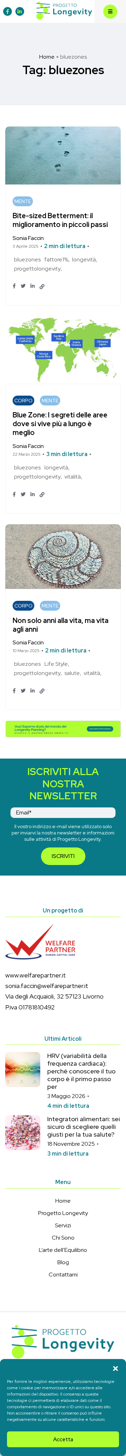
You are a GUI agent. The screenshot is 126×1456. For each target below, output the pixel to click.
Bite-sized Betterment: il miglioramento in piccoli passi (60, 220)
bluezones (27, 259)
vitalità (72, 476)
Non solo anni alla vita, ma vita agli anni (60, 625)
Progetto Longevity (63, 1213)
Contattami (63, 1274)
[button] (115, 1367)
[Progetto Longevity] (64, 10)
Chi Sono (63, 1237)
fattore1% (56, 259)
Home (47, 56)
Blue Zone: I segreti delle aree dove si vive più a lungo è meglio (60, 424)
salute (72, 673)
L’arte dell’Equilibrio (63, 1250)
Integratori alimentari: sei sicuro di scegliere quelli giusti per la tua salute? (83, 1126)
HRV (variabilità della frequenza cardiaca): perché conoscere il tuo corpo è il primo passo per (81, 1071)
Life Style (56, 664)
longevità (84, 259)
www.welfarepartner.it (35, 975)
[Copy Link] (42, 287)
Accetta (63, 1439)
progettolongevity (37, 268)
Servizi (63, 1225)
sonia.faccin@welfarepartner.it (46, 986)
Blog (63, 1262)
